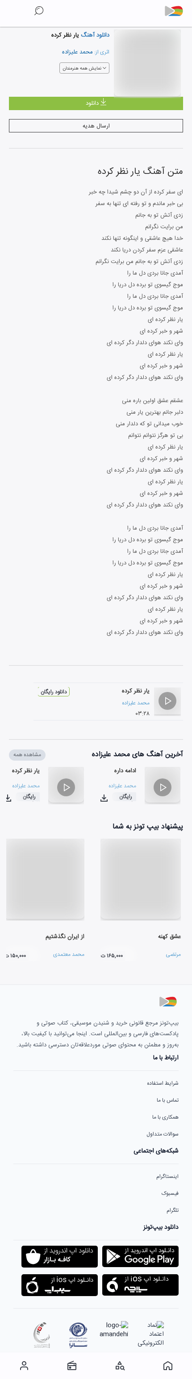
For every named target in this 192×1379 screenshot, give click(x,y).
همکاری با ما (165, 1117)
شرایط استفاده (163, 1083)
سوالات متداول (162, 1134)
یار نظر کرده (136, 691)
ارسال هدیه (96, 126)
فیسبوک (170, 1193)
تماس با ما (168, 1100)
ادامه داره (125, 771)
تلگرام (173, 1210)
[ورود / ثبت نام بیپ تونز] (24, 1365)
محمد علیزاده (77, 52)
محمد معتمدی (68, 954)
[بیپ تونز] (177, 11)
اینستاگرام (167, 1176)
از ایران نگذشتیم (65, 937)
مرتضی (173, 954)
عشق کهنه (169, 937)
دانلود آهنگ (94, 35)
